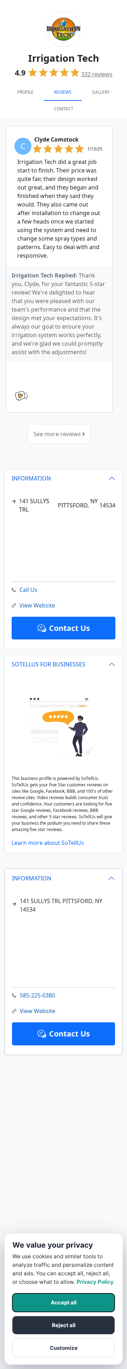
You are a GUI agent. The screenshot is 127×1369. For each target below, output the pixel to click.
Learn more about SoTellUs (48, 843)
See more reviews (58, 434)
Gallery (101, 92)
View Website (37, 1011)
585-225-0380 (37, 995)
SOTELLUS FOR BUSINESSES (48, 664)
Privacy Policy (95, 1282)
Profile (25, 92)
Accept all (64, 1302)
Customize (64, 1348)
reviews (97, 74)
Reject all (63, 1325)
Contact (63, 109)
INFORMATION (31, 878)
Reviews (63, 92)
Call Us (28, 590)
